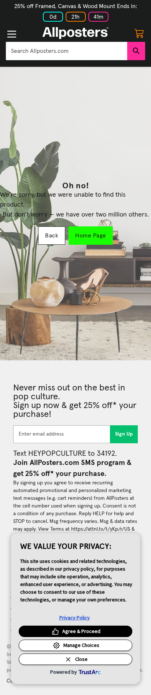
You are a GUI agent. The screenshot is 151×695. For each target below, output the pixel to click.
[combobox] (66, 51)
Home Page (90, 236)
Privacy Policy (74, 617)
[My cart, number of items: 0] (139, 33)
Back (51, 236)
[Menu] (12, 34)
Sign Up (124, 434)
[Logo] (75, 33)
